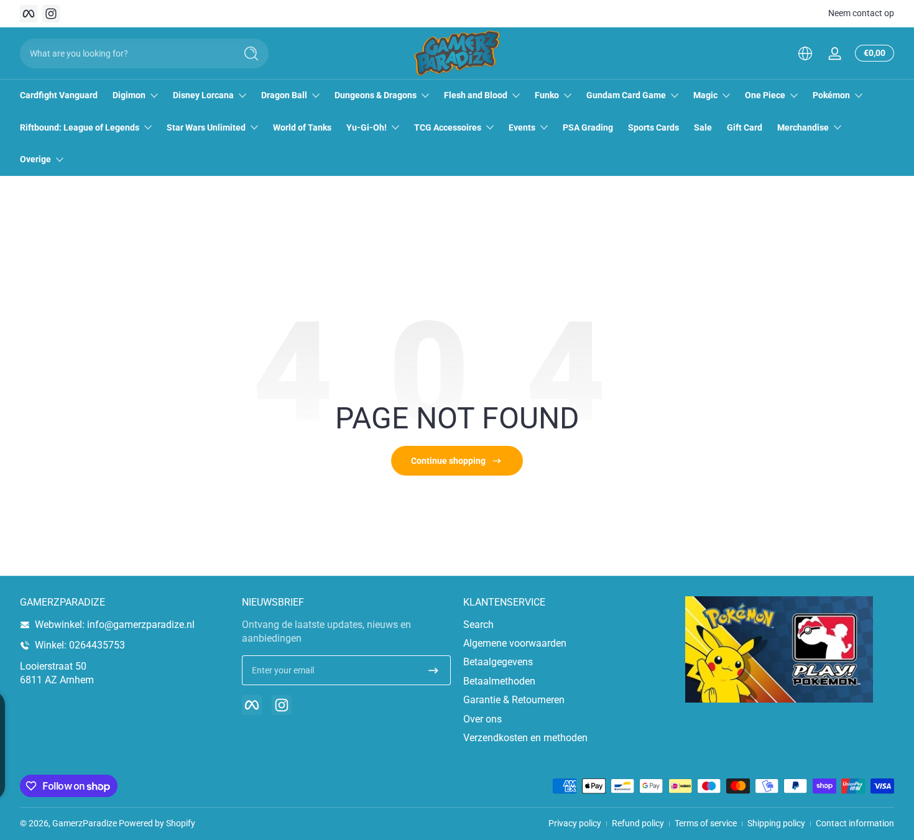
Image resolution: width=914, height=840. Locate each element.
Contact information (855, 823)
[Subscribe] (433, 670)
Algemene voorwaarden (514, 643)
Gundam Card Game (626, 95)
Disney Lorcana (203, 95)
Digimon (129, 95)
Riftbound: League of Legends (79, 127)
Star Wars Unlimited (206, 127)
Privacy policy (574, 823)
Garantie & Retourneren (514, 700)
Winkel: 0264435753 (80, 645)
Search (478, 624)
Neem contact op (861, 13)
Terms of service (706, 823)
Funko (547, 95)
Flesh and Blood (475, 95)
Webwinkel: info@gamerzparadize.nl (115, 624)
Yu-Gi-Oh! (366, 127)
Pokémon (831, 95)
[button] (805, 53)
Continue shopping (448, 461)
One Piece (765, 95)
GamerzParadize (84, 823)
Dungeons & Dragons (376, 95)
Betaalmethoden (499, 681)
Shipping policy (776, 823)
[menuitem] (568, 625)
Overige (35, 159)
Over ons (482, 719)
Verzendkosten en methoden (525, 738)
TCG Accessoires (447, 127)
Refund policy (638, 823)
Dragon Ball (284, 95)
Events (522, 127)
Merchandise (803, 127)
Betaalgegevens (498, 662)
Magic (705, 95)
